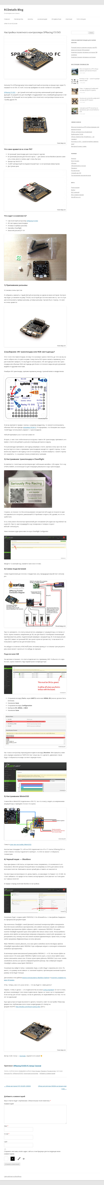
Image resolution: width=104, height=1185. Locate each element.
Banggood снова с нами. (79, 146)
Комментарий (9, 1104)
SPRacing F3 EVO (9, 92)
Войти (73, 190)
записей (75, 192)
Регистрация (75, 187)
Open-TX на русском (10, 23)
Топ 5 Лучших (81, 19)
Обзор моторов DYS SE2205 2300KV (17, 1086)
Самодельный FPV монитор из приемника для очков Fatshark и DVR (89, 109)
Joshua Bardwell (48, 990)
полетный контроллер (31, 1073)
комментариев (77, 195)
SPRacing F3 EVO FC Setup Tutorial (27, 1066)
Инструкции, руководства (80, 64)
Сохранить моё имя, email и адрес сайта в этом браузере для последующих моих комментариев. (32, 1152)
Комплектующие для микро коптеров (83, 57)
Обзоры (30, 19)
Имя (6, 1126)
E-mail (6, 1134)
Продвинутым (56, 19)
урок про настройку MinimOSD (20, 844)
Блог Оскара (36, 1071)
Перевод (44, 1071)
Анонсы (73, 158)
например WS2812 (29, 427)
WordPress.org (75, 197)
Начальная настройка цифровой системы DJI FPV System (90, 99)
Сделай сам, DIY (76, 173)
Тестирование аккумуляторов (81, 175)
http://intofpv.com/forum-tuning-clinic (28, 1007)
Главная (7, 19)
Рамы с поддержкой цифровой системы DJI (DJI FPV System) (89, 89)
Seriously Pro (8, 1073)
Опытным (69, 19)
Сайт (5, 1142)
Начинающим (42, 19)
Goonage (23, 1056)
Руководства (18, 19)
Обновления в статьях (78, 166)
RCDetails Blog (13, 9)
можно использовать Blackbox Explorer (35, 978)
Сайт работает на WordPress (12, 1176)
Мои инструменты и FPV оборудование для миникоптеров (89, 70)
